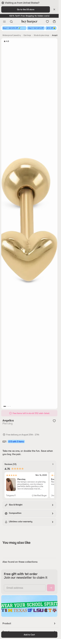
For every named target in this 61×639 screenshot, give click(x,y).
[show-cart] (54, 21)
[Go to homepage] (29, 21)
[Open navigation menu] (4, 21)
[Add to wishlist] (54, 421)
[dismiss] (54, 9)
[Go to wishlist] (47, 21)
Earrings (27, 35)
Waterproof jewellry (12, 35)
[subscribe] (51, 587)
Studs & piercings (41, 35)
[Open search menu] (11, 21)
